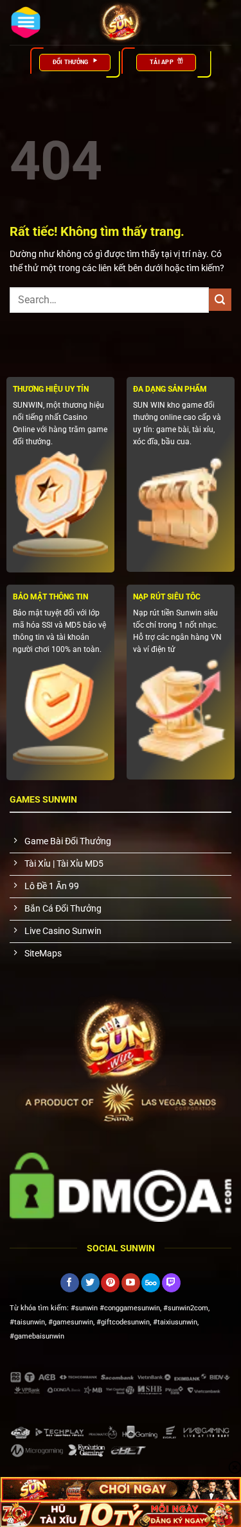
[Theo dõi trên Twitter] (90, 1282)
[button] (26, 22)
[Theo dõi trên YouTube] (130, 1282)
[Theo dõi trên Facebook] (69, 1282)
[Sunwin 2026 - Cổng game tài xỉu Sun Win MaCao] (121, 22)
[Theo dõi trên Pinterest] (110, 1282)
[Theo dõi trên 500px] (150, 1282)
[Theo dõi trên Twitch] (171, 1282)
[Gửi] (220, 299)
